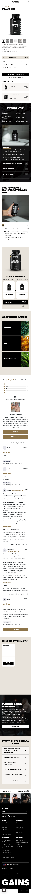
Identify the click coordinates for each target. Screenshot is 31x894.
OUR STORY (15, 726)
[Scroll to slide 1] (3, 225)
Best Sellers (5, 822)
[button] (15, 24)
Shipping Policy (6, 852)
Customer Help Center (6, 841)
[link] (15, 6)
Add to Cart (24, 891)
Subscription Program (8, 857)
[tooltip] (21, 414)
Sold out (5, 645)
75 (12, 6)
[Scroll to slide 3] (28, 225)
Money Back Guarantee (19, 831)
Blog (17, 822)
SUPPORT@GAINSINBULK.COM (22, 843)
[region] (15, 407)
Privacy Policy (6, 844)
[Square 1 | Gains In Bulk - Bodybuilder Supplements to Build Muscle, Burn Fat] (15, 1)
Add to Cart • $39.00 (15, 74)
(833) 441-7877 (20, 840)
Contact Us (19, 825)
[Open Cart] (28, 2)
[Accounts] (25, 2)
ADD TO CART (8, 663)
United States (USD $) (13, 864)
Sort (12, 443)
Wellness (4, 827)
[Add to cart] (26, 87)
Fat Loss (4, 829)
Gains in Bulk (10, 868)
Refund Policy (6, 850)
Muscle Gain (5, 825)
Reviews (13, 6)
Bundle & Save (6, 834)
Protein (4, 832)
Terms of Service (7, 855)
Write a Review (19, 437)
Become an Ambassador (20, 828)
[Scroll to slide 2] (15, 225)
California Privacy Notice (7, 847)
